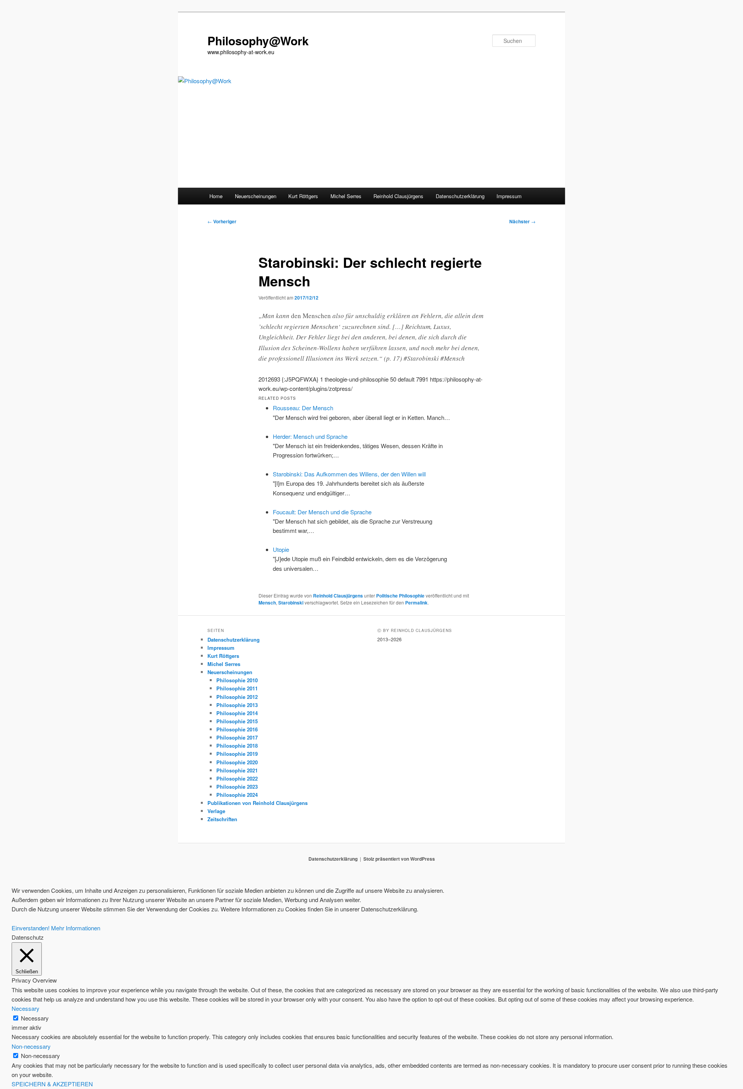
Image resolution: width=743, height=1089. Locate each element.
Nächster (522, 221)
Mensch (267, 602)
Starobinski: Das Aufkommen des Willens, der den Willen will (349, 474)
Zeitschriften (222, 819)
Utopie (281, 549)
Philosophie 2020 (237, 762)
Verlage (216, 811)
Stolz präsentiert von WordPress (399, 858)
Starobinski (290, 602)
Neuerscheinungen (255, 196)
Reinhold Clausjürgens (398, 196)
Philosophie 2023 (237, 786)
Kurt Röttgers (303, 196)
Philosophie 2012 (237, 696)
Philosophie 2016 (237, 729)
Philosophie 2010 (237, 680)
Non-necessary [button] (31, 1046)
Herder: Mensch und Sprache (310, 436)
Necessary (35, 1018)
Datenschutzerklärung (460, 196)
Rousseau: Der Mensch (303, 408)
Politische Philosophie (400, 595)
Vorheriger (221, 221)
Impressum (509, 196)
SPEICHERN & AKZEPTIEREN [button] (52, 1084)
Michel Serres (345, 196)
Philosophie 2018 (237, 745)
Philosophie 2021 (237, 770)
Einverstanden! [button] (31, 928)
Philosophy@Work (258, 40)
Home (216, 196)
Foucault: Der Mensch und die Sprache (322, 512)
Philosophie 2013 (237, 705)
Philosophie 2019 (237, 753)
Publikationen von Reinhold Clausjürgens (257, 802)
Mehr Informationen (75, 928)
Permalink (416, 602)
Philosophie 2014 (237, 713)
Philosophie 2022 (237, 778)
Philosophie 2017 (237, 737)
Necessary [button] (25, 1008)
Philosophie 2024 (237, 794)
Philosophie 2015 (237, 721)
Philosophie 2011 (237, 688)
